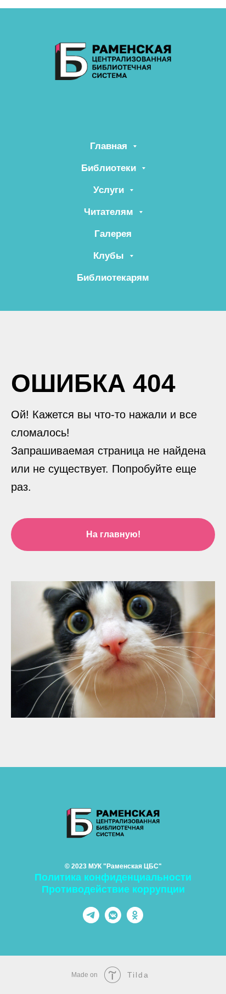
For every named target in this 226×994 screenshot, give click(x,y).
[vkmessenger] (113, 920)
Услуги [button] (110, 190)
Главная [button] (110, 146)
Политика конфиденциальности (113, 877)
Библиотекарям (113, 277)
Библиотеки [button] (110, 168)
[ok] (135, 920)
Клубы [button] (110, 256)
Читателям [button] (110, 212)
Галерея (113, 234)
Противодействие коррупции (113, 889)
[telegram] (91, 920)
